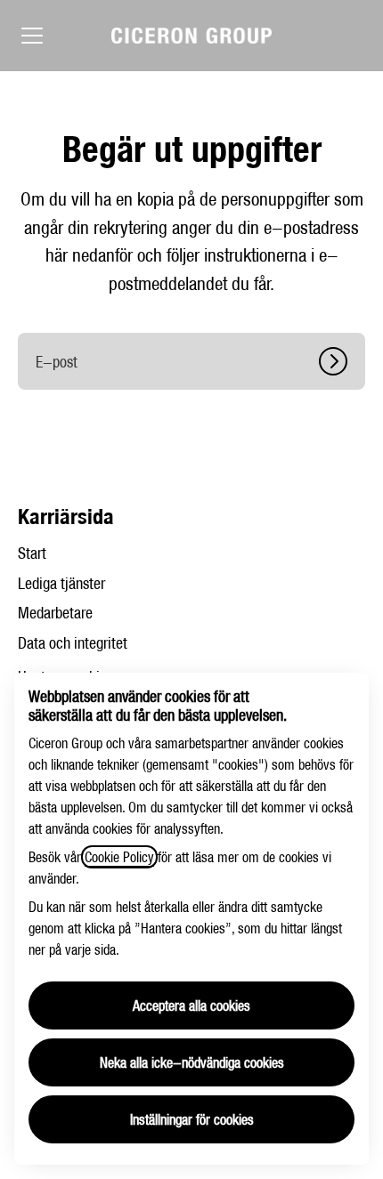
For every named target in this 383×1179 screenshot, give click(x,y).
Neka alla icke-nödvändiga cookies (192, 1062)
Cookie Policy (119, 857)
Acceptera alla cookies (191, 1005)
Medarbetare (55, 612)
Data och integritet (72, 643)
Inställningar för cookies (192, 1119)
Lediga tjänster (61, 583)
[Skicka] (342, 361)
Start (32, 553)
